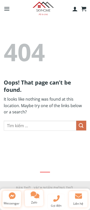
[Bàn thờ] (43, 9)
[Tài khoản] (75, 9)
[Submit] (81, 125)
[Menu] (7, 9)
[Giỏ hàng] (83, 8)
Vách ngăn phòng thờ (53, 188)
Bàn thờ (23, 188)
